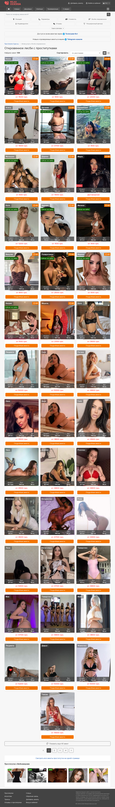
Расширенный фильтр (94, 24)
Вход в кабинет (32, 802)
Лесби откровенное (99, 19)
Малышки (10, 156)
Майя (80, 597)
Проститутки (8, 793)
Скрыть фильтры (56, 28)
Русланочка (83, 108)
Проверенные (53, 9)
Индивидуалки (22, 24)
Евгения (45, 108)
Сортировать (62, 53)
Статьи (28, 793)
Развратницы (47, 254)
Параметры (45, 19)
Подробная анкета (21, 101)
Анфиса (45, 450)
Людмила (10, 352)
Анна (44, 401)
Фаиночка (82, 646)
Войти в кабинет (94, 3)
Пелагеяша (47, 548)
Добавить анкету (76, 3)
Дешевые (28, 9)
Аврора (45, 205)
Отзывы (59, 24)
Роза (80, 499)
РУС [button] (106, 3)
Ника (8, 450)
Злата (80, 59)
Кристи (45, 59)
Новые (17, 9)
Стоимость (72, 19)
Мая (7, 597)
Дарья (44, 646)
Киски (8, 59)
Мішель (45, 303)
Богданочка (47, 499)
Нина (8, 401)
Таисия (45, 694)
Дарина (45, 156)
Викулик (9, 254)
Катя (8, 205)
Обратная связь (32, 796)
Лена (8, 548)
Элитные (39, 9)
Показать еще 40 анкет (59, 744)
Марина (81, 254)
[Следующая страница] (71, 750)
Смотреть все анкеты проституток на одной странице (58, 758)
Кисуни (9, 303)
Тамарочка (82, 548)
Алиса (8, 108)
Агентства (8, 796)
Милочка (9, 499)
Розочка (81, 450)
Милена (81, 205)
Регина (81, 352)
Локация (18, 19)
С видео (66, 9)
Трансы (7, 799)
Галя (44, 352)
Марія (80, 156)
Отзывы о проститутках (13, 802)
